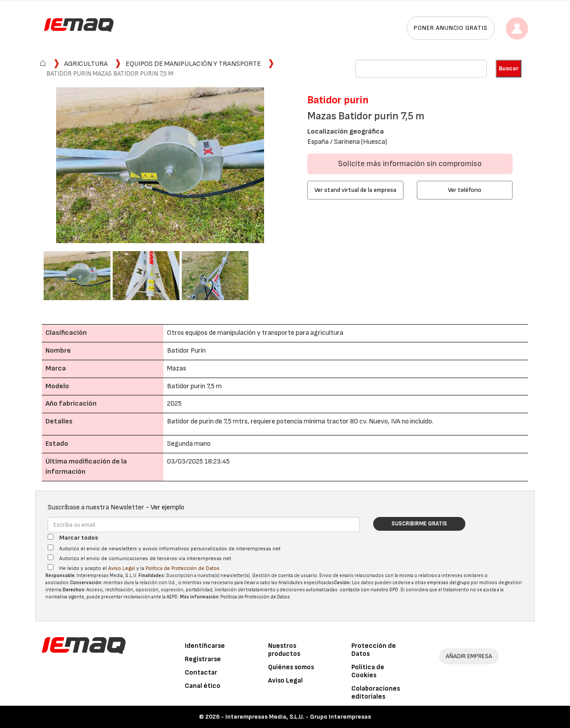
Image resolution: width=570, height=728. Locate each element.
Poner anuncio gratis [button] (451, 28)
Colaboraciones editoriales (375, 692)
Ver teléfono (464, 190)
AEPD (172, 597)
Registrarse (203, 659)
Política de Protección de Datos (183, 568)
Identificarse (205, 646)
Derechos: (74, 590)
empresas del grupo (448, 583)
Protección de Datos (373, 650)
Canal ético (202, 686)
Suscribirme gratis (419, 523)
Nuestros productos (284, 650)
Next (290, 166)
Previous (30, 166)
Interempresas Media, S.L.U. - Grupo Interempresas (298, 716)
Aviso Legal (121, 568)
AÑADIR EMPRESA (469, 656)
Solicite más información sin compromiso (410, 163)
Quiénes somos (291, 667)
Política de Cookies (367, 671)
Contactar (201, 672)
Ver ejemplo (167, 507)
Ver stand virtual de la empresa (355, 190)
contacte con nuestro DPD (369, 590)
